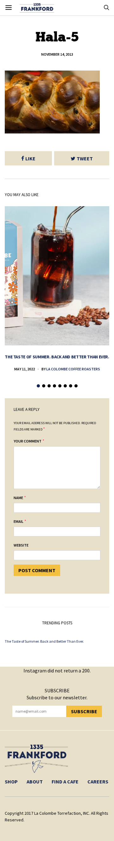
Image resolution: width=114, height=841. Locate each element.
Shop (11, 781)
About (35, 781)
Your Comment (27, 441)
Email (18, 521)
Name (18, 497)
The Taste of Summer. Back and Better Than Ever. (57, 357)
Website (21, 545)
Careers (97, 781)
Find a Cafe (65, 781)
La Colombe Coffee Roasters (73, 369)
